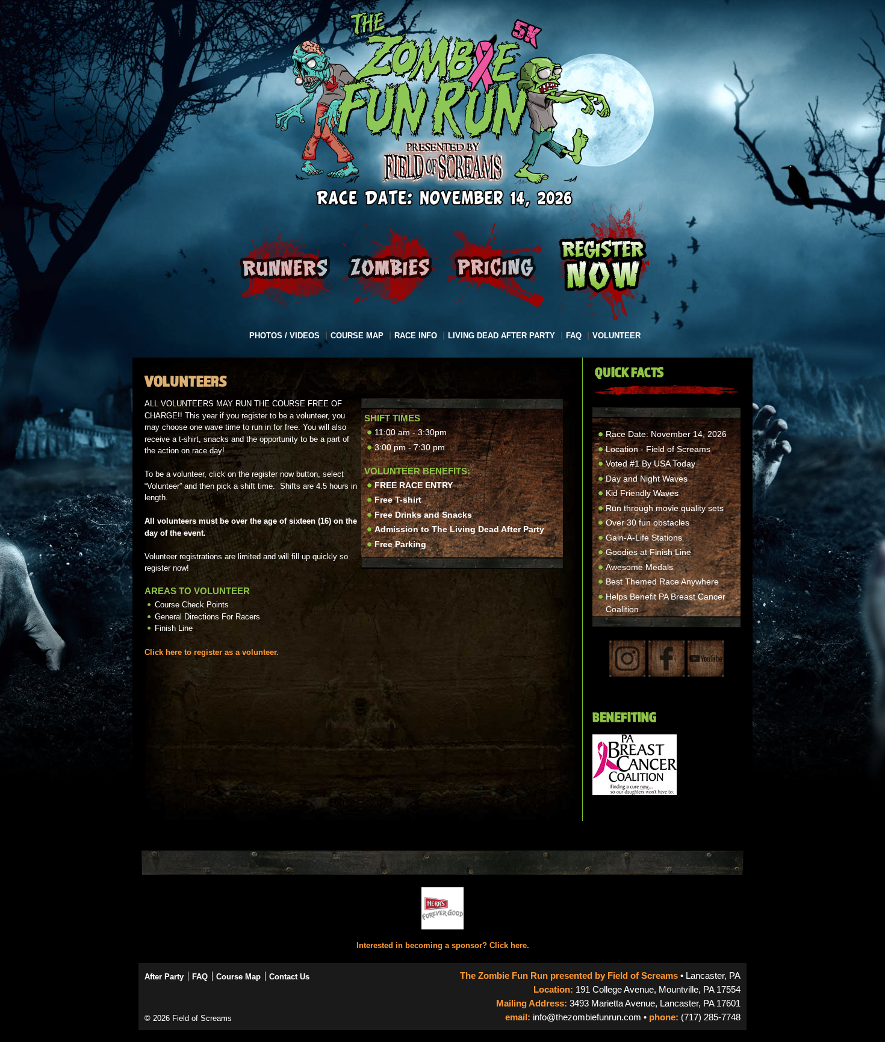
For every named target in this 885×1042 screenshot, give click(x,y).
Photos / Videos (284, 335)
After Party (164, 976)
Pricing (495, 265)
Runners (285, 265)
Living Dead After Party (501, 335)
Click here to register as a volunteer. (211, 652)
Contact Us (289, 976)
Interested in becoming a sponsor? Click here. (442, 945)
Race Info (415, 335)
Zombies (390, 265)
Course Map (357, 335)
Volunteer (616, 335)
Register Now (603, 265)
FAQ (574, 335)
